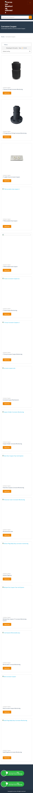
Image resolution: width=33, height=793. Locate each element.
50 (24, 48)
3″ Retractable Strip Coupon (10, 221)
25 (22, 48)
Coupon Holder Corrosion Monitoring (12, 444)
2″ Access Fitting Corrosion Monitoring (13, 89)
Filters (6, 44)
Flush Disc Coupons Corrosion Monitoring (13, 487)
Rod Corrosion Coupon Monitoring (11, 708)
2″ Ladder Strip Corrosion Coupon (11, 177)
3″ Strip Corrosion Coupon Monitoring (12, 354)
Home (2, 37)
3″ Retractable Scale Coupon (10, 266)
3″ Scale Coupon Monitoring (10, 310)
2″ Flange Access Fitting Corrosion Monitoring (14, 133)
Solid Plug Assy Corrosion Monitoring (12, 752)
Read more (7, 93)
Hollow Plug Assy (7, 575)
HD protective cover (8, 531)
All (26, 48)
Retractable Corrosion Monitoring (11, 664)
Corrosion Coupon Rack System (11, 400)
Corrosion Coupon (7, 87)
